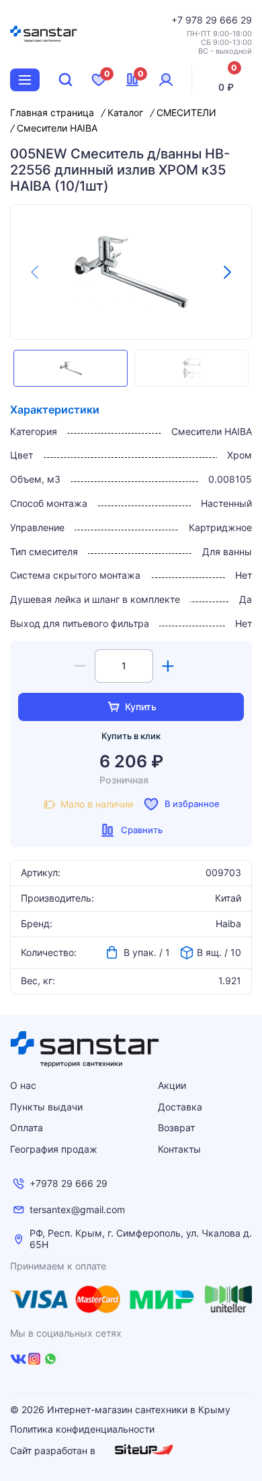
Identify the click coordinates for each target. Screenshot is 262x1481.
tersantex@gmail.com (77, 1209)
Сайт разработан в (54, 1450)
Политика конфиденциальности (82, 1429)
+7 (178, 20)
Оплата (26, 1127)
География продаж (53, 1149)
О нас (23, 1085)
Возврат (176, 1127)
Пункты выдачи (46, 1106)
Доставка (180, 1106)
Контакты (179, 1149)
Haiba (228, 923)
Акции (172, 1085)
